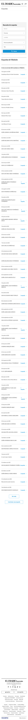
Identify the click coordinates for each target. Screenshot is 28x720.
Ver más (14, 496)
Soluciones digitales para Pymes (20, 706)
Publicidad (16, 699)
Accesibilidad (22, 696)
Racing (24, 711)
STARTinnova (5, 711)
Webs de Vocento (22, 718)
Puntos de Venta (7, 709)
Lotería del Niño (18, 714)
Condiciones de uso (19, 697)
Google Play (21, 692)
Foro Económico (7, 712)
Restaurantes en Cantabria (8, 707)
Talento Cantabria (15, 709)
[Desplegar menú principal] (26, 4)
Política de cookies (19, 701)
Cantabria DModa (21, 704)
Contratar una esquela (14, 502)
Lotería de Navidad (10, 714)
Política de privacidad (9, 699)
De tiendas (16, 707)
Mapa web (21, 699)
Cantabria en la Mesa (12, 704)
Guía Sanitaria (22, 707)
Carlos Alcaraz (21, 712)
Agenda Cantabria (5, 706)
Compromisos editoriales (10, 701)
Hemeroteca (21, 709)
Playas (11, 706)
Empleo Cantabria (14, 712)
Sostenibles (19, 711)
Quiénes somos (11, 696)
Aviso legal (17, 696)
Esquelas (4, 9)
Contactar (5, 696)
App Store (8, 692)
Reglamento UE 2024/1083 (10, 697)
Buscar (15, 51)
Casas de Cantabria (12, 711)
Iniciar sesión (22, 4)
